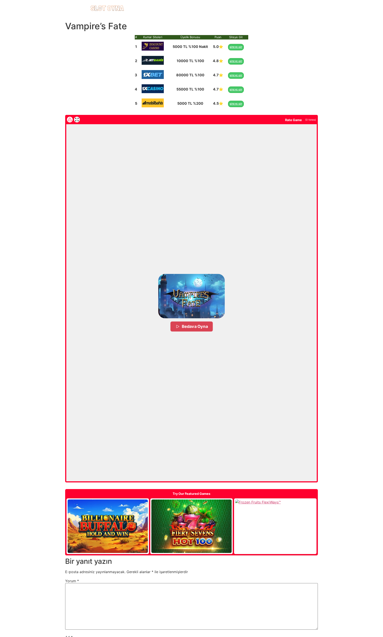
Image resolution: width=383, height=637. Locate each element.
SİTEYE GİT (236, 47)
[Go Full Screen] (77, 119)
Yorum (72, 581)
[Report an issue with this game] (70, 119)
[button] (191, 296)
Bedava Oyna (195, 326)
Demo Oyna (108, 526)
